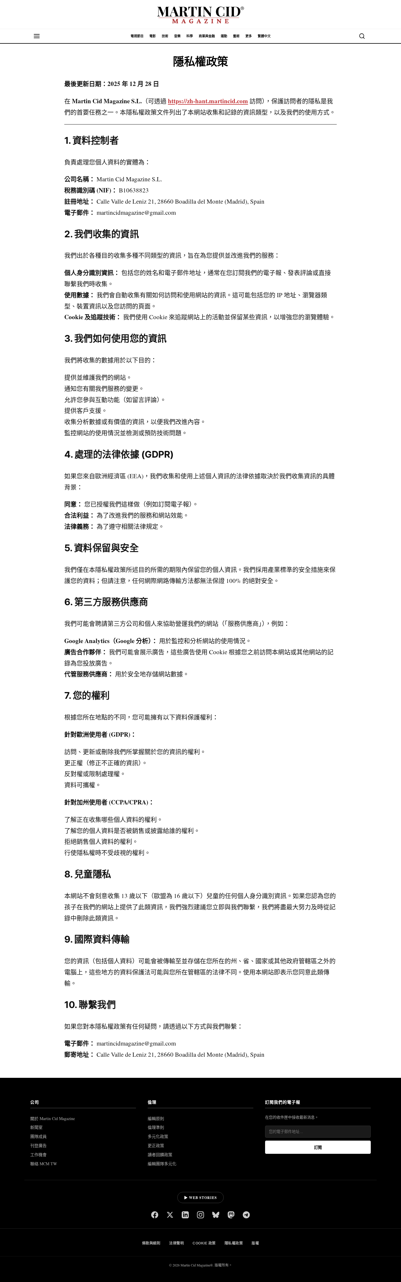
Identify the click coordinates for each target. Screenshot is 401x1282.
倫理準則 (156, 1127)
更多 (248, 36)
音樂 (177, 36)
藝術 (236, 36)
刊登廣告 (38, 1145)
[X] (169, 1215)
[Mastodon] (231, 1215)
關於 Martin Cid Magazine (52, 1118)
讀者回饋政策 (160, 1154)
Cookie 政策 (204, 1243)
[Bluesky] (215, 1215)
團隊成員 (38, 1136)
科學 (189, 36)
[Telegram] (246, 1215)
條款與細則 (151, 1243)
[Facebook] (154, 1215)
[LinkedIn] (185, 1215)
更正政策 (156, 1145)
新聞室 (36, 1127)
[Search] (362, 36)
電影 (152, 36)
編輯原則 (156, 1118)
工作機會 (38, 1154)
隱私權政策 (234, 1243)
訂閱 (318, 1147)
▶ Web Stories (200, 1197)
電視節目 (137, 36)
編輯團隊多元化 (162, 1163)
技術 (165, 36)
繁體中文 (264, 36)
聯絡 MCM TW (43, 1163)
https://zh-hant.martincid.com (208, 101)
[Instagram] (200, 1215)
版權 (255, 1243)
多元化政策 (158, 1136)
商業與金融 (207, 36)
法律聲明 (176, 1243)
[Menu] (36, 36)
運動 (224, 36)
